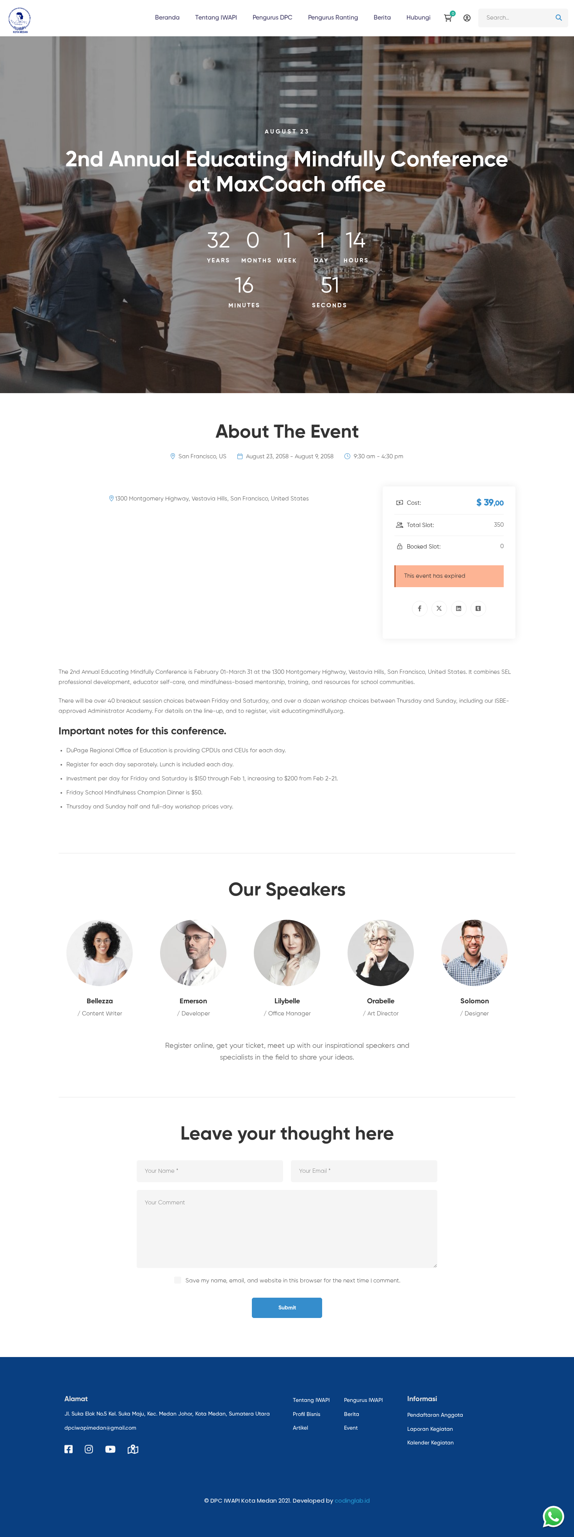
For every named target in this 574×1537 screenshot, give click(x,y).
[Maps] (133, 1449)
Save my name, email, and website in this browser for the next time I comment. (292, 1281)
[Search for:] (523, 18)
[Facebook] (420, 608)
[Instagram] (89, 1449)
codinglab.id (352, 1500)
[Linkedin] (459, 608)
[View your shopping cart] (450, 18)
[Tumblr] (478, 608)
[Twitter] (439, 608)
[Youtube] (110, 1449)
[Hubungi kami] (553, 1516)
